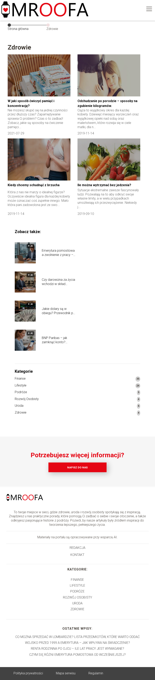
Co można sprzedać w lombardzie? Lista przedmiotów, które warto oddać (77, 637)
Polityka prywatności (28, 673)
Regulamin (95, 673)
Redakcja (77, 548)
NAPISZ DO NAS (77, 467)
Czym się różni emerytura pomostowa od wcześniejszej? (77, 655)
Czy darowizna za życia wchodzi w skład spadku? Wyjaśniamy (58, 282)
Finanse (20, 378)
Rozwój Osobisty (27, 399)
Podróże (21, 392)
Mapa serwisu (65, 673)
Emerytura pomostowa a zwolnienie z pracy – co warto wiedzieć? (58, 253)
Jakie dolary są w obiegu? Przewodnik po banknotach (58, 311)
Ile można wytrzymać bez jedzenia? (104, 185)
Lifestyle (20, 385)
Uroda (19, 406)
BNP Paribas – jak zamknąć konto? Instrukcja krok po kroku (59, 340)
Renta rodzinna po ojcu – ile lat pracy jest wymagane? (77, 648)
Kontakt (77, 555)
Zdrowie (20, 412)
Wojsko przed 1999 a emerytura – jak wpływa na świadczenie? (77, 643)
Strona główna (18, 29)
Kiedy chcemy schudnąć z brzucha (34, 185)
